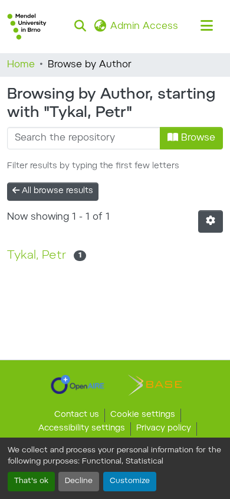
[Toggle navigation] (206, 26)
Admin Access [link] (144, 26)
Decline (79, 481)
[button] (27, 26)
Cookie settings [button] (142, 415)
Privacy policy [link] (163, 429)
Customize (130, 481)
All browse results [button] (56, 191)
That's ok (31, 481)
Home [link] (21, 65)
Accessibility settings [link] (81, 429)
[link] (77, 384)
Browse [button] (196, 138)
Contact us (76, 415)
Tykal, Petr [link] (36, 256)
